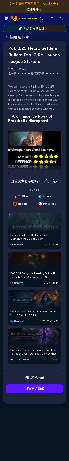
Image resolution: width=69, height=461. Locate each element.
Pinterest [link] (49, 203)
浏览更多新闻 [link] (35, 389)
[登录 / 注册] (61, 18)
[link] (14, 18)
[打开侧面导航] (6, 18)
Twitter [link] (23, 196)
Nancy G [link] (22, 68)
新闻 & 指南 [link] (19, 37)
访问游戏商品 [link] (35, 377)
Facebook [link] (49, 196)
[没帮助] (55, 181)
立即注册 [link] (33, 9)
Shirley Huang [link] (22, 359)
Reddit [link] (22, 203)
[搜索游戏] (41, 18)
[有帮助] (46, 181)
